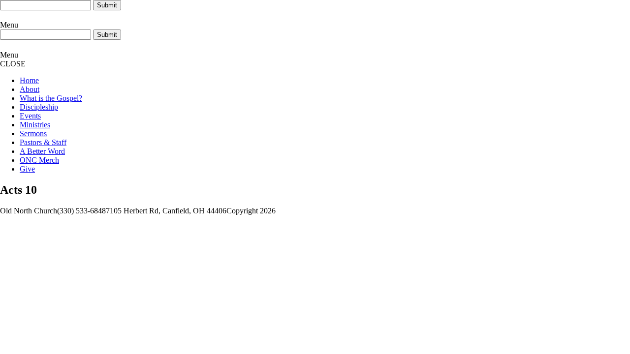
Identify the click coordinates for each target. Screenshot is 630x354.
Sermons (33, 133)
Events (30, 116)
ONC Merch (39, 160)
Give (27, 169)
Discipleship (39, 107)
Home (29, 80)
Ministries (35, 124)
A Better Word (42, 151)
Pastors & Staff (43, 142)
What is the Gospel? (51, 98)
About (29, 89)
